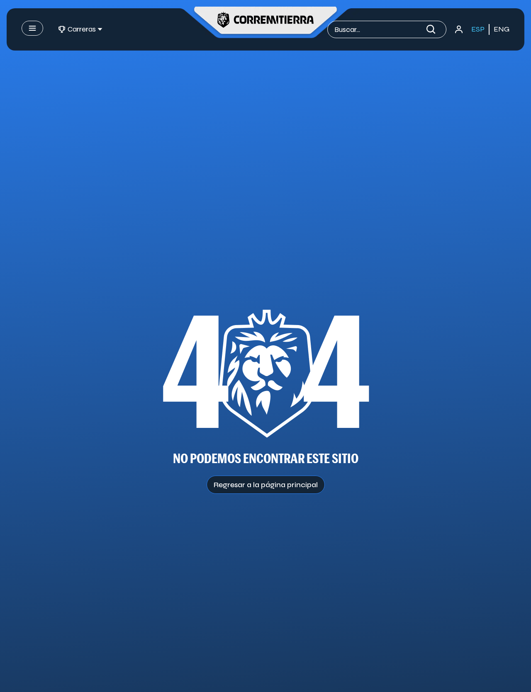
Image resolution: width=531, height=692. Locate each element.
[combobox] (378, 29)
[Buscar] (432, 29)
